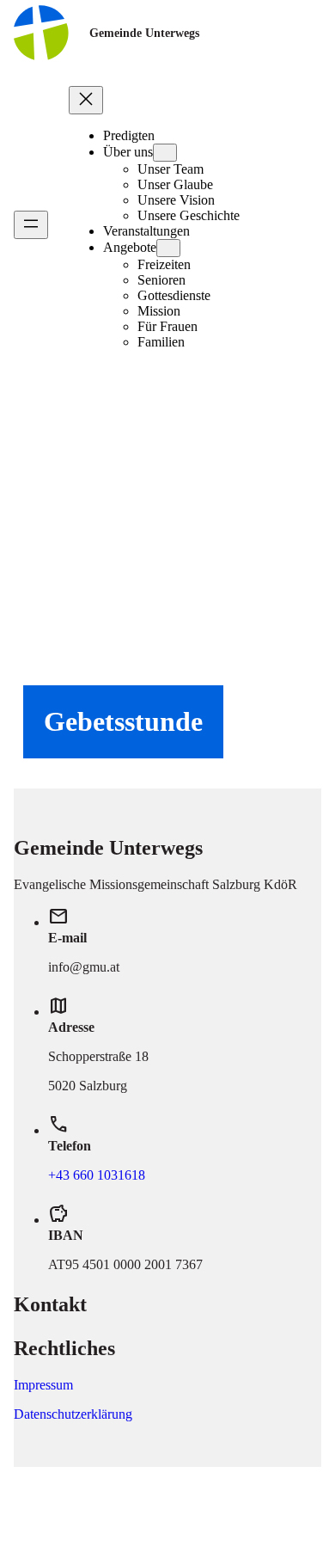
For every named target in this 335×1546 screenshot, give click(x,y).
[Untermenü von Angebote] (168, 248)
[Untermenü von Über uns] (165, 153)
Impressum (43, 1384)
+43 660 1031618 (96, 1175)
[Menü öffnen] (31, 225)
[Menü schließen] (86, 100)
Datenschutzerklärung (73, 1414)
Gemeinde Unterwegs (144, 33)
